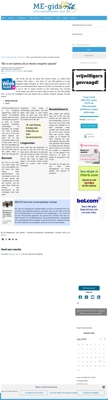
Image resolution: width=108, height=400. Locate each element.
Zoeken (65, 18)
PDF (3, 235)
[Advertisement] (35, 37)
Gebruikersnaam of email (82, 25)
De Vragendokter (82, 381)
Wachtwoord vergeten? (89, 63)
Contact (72, 18)
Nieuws (11, 18)
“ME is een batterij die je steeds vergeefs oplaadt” (29, 63)
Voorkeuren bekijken (91, 393)
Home (3, 57)
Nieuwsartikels (11, 57)
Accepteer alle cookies (34, 393)
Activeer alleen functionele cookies (63, 393)
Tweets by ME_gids (91, 312)
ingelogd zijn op (14, 254)
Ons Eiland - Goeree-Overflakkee (13, 71)
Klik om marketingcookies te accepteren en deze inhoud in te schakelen (91, 312)
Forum (58, 18)
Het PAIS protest (82, 384)
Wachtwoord (78, 34)
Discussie (4, 73)
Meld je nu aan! (89, 126)
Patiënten (21, 57)
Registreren (89, 55)
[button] (104, 387)
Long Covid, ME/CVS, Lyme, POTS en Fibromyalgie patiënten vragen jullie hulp (89, 105)
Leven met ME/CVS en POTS (86, 377)
